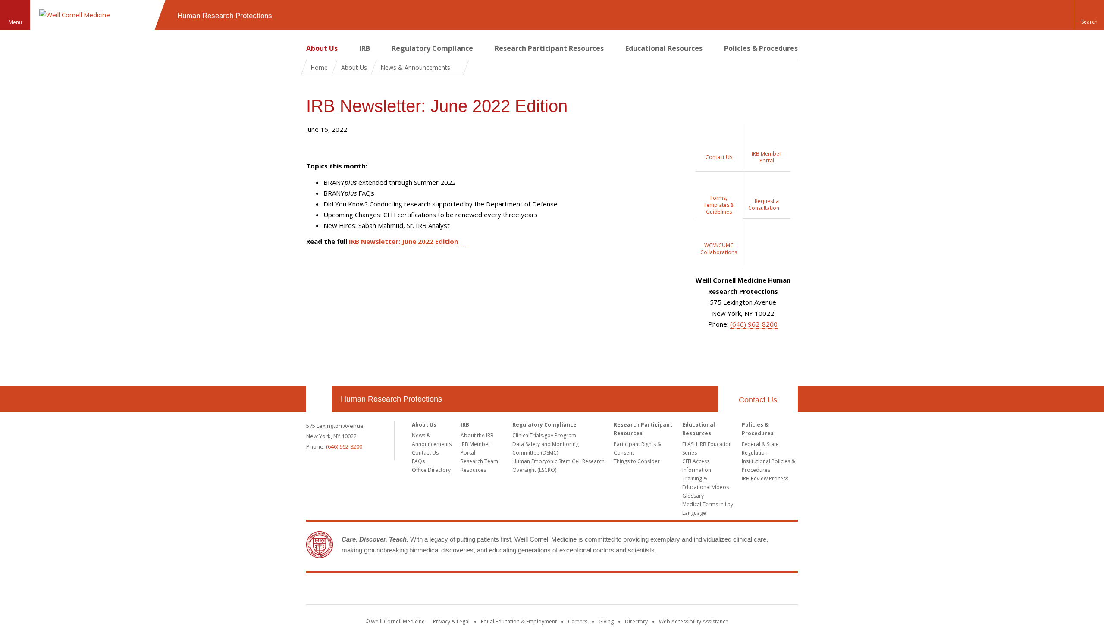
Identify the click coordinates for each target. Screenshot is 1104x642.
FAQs (418, 461)
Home (319, 67)
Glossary (693, 495)
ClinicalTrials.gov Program (544, 435)
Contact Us (758, 400)
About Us (322, 48)
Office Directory (431, 470)
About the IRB (477, 435)
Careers (577, 621)
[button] (1089, 15)
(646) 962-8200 (754, 324)
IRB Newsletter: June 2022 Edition (403, 241)
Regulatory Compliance (432, 48)
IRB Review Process (765, 478)
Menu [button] (15, 22)
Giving (606, 621)
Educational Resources (664, 48)
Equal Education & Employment (519, 621)
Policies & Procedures (761, 48)
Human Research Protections (391, 399)
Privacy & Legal (451, 621)
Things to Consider (637, 461)
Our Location (319, 399)
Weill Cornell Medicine (552, 590)
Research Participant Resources (549, 48)
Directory (636, 621)
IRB (364, 48)
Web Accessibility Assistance (693, 621)
